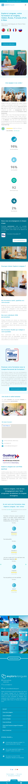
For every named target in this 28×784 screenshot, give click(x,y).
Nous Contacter (7, 730)
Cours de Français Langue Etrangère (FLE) (13, 726)
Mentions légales (10, 774)
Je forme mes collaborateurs (9, 44)
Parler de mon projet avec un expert (18, 389)
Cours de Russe (7, 722)
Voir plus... (14, 526)
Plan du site (19, 774)
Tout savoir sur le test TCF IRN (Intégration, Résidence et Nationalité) (15, 756)
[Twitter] (14, 769)
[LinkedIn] (12, 769)
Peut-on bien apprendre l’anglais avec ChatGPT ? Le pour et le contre (15, 750)
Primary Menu (25, 5)
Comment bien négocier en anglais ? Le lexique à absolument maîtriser (15, 743)
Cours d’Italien (7, 719)
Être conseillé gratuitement (19, 240)
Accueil (5, 709)
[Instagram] (15, 769)
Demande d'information (14, 658)
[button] (4, 622)
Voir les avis (16, 130)
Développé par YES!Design (14, 775)
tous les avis (9, 509)
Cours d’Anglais (7, 715)
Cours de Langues (8, 712)
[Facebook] (10, 769)
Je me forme (5, 36)
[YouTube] (17, 769)
